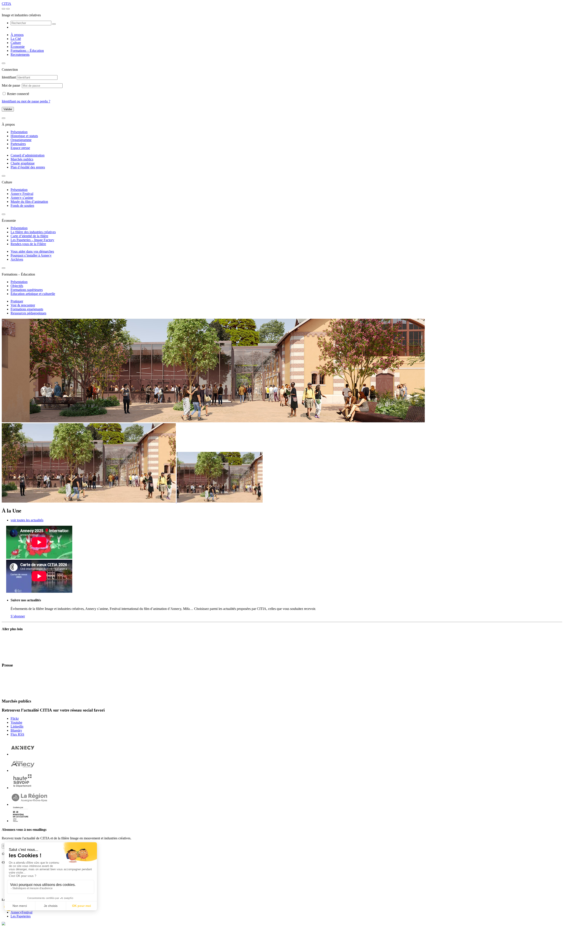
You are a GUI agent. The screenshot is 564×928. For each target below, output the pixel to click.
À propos (17, 35)
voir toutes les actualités (27, 520)
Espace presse (20, 148)
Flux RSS (17, 734)
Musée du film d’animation (29, 201)
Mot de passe (11, 85)
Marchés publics (22, 159)
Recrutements (20, 54)
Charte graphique (23, 163)
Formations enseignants (27, 309)
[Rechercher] (54, 24)
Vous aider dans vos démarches (32, 251)
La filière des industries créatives (33, 232)
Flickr (15, 718)
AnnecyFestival (21, 912)
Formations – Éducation (27, 50)
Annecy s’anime (22, 197)
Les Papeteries (21, 916)
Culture (16, 43)
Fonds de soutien (22, 205)
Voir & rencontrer (23, 305)
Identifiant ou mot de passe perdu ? (26, 101)
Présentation (19, 132)
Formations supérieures (27, 290)
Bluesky (16, 730)
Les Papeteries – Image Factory (32, 240)
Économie (18, 46)
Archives (17, 259)
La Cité (16, 39)
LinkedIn (17, 726)
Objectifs (17, 286)
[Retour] (3, 63)
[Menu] (3, 8)
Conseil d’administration (28, 155)
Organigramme (21, 140)
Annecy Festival (22, 194)
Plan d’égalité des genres (28, 167)
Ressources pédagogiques (28, 313)
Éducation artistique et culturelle (33, 294)
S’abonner (18, 616)
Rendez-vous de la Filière (28, 244)
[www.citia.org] (3, 924)
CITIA (6, 4)
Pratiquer (17, 301)
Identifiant (9, 77)
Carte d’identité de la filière (29, 236)
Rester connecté (18, 94)
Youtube (16, 722)
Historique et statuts (24, 136)
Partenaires (18, 144)
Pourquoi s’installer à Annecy (31, 255)
